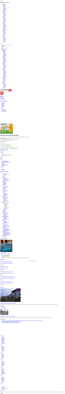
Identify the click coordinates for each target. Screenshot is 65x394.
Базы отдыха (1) (5, 222)
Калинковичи (5, 26)
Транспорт (3, 189)
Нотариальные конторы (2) (6, 234)
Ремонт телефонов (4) (6, 228)
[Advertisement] (32, 117)
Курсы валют (3, 169)
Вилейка (3, 378)
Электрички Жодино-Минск (5, 161)
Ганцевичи (4, 38)
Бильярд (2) (4, 188)
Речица (4, 28)
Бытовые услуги (4, 227)
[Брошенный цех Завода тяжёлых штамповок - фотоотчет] (10, 301)
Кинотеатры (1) (5, 187)
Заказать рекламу (4, 109)
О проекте (3, 387)
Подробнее (1, 156)
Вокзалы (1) (4, 191)
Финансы (3, 209)
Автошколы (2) (5, 183)
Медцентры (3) (5, 177)
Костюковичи (5, 54)
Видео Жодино (4, 307)
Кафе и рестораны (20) (6, 173)
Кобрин (4, 39)
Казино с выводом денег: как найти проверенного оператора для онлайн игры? (12, 321)
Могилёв (4, 4)
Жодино (4, 13)
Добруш (4, 24)
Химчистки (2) (5, 231)
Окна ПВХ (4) (5, 217)
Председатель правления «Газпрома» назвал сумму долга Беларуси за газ (11, 322)
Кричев (3, 372)
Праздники (3, 212)
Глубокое (4, 79)
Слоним (3, 364)
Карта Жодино (4, 164)
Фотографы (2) (5, 215)
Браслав (4, 32)
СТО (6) (4, 192)
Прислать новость (4, 111)
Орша (4, 34)
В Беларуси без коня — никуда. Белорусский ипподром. (7, 316)
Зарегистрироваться (4, 49)
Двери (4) (4, 218)
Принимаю (2, 393)
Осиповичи (4, 10)
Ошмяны (4, 20)
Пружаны (4, 41)
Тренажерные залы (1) (6, 225)
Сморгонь (4, 21)
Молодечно (4, 14)
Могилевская (3, 50)
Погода (3, 104)
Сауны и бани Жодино (3, 252)
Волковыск (4, 18)
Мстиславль (4, 9)
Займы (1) (4, 211)
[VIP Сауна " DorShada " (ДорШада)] (6, 251)
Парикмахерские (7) (5, 197)
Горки (4, 6)
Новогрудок (4, 19)
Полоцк (4, 35)
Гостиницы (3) (5, 221)
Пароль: (3, 45)
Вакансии (3, 165)
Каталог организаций (3, 171)
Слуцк (2, 380)
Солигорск (4, 15)
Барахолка (3, 105)
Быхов (4, 52)
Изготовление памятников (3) (7, 230)
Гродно (4, 17)
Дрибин (4, 7)
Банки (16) (4, 210)
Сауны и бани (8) (5, 186)
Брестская (3, 82)
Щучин (4, 22)
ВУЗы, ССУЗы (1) (5, 185)
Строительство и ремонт (5, 216)
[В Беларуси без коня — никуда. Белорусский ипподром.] (4, 314)
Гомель (4, 23)
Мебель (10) (4, 219)
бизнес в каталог (3, 239)
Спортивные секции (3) (6, 226)
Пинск (4, 40)
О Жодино (3, 102)
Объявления (2, 259)
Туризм (3, 220)
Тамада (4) (4, 214)
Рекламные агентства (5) (6, 233)
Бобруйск (4, 5)
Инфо (1, 158)
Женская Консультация (4, 149)
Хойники (4, 30)
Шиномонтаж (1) (5, 195)
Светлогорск (5, 29)
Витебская (3, 77)
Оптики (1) (4, 180)
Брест (4, 37)
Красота (3, 196)
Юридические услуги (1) (6, 232)
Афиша (3, 106)
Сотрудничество (4, 110)
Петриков (4, 27)
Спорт (2, 223)
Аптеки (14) (4, 178)
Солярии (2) (4, 198)
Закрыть (1, 43)
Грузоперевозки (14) (6, 190)
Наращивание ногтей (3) (6, 201)
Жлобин (4, 25)
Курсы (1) (4, 182)
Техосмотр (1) (5, 193)
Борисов (4, 12)
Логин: (3, 44)
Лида (2, 362)
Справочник (3, 103)
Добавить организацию (3, 138)
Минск (4, 11)
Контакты (3, 388)
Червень (4, 16)
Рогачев (4, 75)
